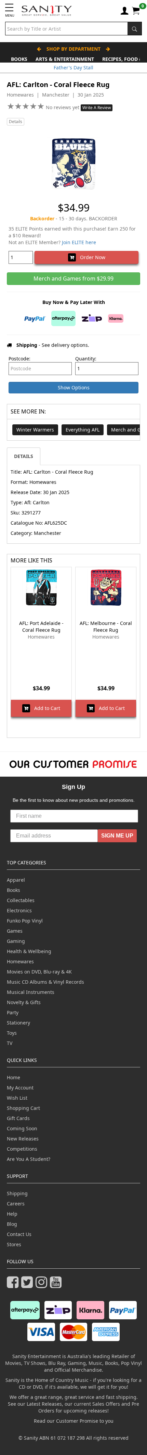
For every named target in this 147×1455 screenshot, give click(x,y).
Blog (12, 1224)
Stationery (18, 1022)
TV (9, 1043)
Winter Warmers (35, 429)
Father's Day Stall (73, 67)
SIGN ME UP (117, 836)
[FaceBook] (14, 1285)
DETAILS (23, 456)
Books (19, 59)
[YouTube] (57, 1285)
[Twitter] (28, 1285)
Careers (16, 1203)
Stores (14, 1244)
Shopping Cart (23, 1108)
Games (15, 931)
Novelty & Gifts (24, 1002)
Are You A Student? (28, 1159)
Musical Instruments (30, 992)
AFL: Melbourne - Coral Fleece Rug (106, 626)
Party (12, 1012)
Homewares (20, 961)
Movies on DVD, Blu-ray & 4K (39, 971)
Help (12, 1214)
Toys (12, 1033)
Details (15, 121)
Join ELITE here (79, 242)
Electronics (19, 910)
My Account (20, 1087)
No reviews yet (63, 107)
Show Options (74, 387)
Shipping (17, 1193)
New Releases (23, 1138)
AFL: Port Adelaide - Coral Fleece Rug (41, 626)
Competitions (22, 1149)
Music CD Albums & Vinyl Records (45, 982)
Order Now (90, 257)
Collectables (21, 900)
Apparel (16, 880)
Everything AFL (82, 429)
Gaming (16, 941)
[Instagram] (43, 1285)
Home (13, 1077)
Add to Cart (45, 708)
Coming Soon (22, 1128)
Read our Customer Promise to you (73, 1421)
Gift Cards (18, 1118)
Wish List (17, 1098)
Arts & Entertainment (65, 59)
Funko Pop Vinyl (25, 920)
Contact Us (19, 1234)
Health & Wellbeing (29, 951)
